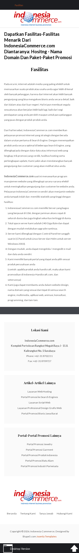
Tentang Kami (28, 513)
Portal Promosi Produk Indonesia (39, 455)
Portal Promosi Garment (39, 449)
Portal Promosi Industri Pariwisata (39, 466)
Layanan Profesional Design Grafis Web (40, 408)
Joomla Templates (46, 536)
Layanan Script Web (39, 402)
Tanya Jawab (46, 513)
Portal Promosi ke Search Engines (39, 397)
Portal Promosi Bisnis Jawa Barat (39, 413)
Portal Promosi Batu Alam (39, 460)
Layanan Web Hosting (40, 391)
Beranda (12, 513)
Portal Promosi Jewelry (39, 444)
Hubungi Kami (64, 513)
